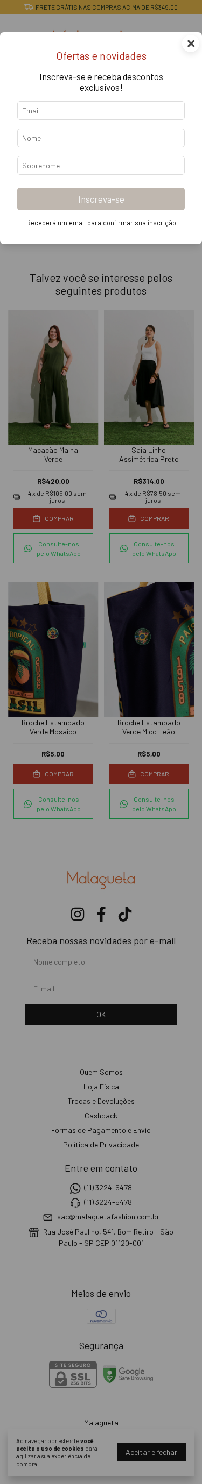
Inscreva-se (101, 199)
